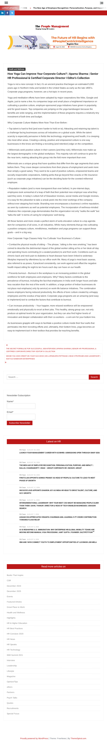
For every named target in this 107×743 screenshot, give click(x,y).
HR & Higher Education (17, 623)
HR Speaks (12, 644)
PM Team (22, 450)
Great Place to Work (16, 607)
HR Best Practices (15, 628)
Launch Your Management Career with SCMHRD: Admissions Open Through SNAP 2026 (59, 452)
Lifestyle (10, 671)
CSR (9, 580)
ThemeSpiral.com (78, 738)
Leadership (12, 666)
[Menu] (6, 3)
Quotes (10, 703)
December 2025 (14, 591)
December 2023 (14, 586)
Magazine (11, 676)
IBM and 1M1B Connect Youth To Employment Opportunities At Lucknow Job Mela (58, 542)
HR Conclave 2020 (15, 634)
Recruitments (13, 708)
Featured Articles (14, 602)
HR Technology (13, 650)
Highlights (11, 618)
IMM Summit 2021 (15, 655)
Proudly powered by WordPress (34, 738)
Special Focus (13, 713)
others (9, 687)
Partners (10, 692)
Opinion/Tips (12, 682)
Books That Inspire (15, 575)
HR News (11, 639)
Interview (11, 660)
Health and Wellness (16, 69)
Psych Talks (12, 698)
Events (10, 596)
